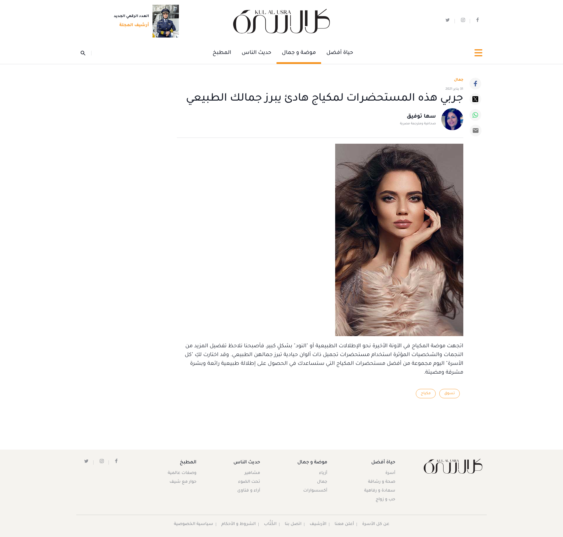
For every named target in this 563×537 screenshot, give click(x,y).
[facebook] (477, 21)
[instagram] (463, 21)
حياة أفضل (339, 53)
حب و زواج (385, 499)
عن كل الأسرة (375, 524)
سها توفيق (421, 117)
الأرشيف (318, 524)
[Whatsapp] (475, 115)
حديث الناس (256, 53)
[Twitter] (475, 99)
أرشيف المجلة (134, 25)
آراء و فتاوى (248, 491)
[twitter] (447, 21)
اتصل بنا (293, 524)
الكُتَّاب (270, 524)
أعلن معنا (344, 524)
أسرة (390, 473)
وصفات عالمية (182, 473)
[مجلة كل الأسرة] (452, 466)
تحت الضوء (249, 482)
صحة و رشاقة (381, 482)
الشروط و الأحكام (238, 524)
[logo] (281, 21)
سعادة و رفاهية (379, 491)
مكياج (426, 393)
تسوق (449, 393)
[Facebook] (475, 83)
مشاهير (252, 473)
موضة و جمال (299, 53)
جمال (322, 482)
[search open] (86, 53)
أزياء (323, 473)
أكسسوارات (315, 491)
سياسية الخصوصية (193, 524)
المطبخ (222, 53)
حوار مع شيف (182, 482)
